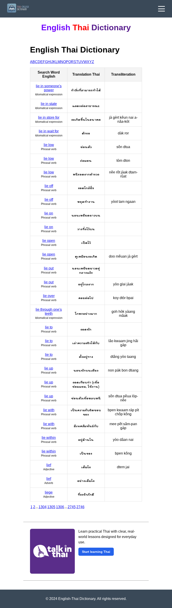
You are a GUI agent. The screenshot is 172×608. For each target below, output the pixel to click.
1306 (60, 507)
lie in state (49, 104)
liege (49, 492)
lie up (48, 368)
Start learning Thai (96, 551)
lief (48, 465)
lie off (49, 186)
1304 (43, 507)
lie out (49, 268)
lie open (48, 241)
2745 (72, 507)
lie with (48, 410)
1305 (51, 507)
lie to (49, 327)
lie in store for (48, 117)
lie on (48, 213)
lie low (49, 145)
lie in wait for (49, 131)
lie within (49, 438)
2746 (80, 507)
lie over (49, 296)
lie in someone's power (49, 88)
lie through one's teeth (49, 311)
